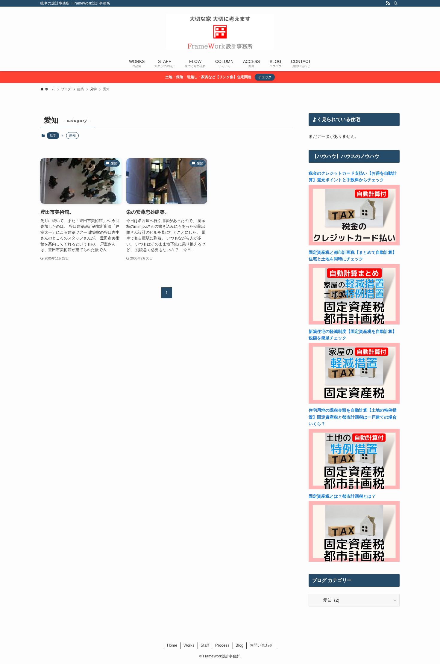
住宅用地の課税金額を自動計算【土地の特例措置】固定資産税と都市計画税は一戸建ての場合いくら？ (353, 417)
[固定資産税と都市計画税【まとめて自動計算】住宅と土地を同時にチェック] (354, 323)
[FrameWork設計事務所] (220, 32)
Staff (205, 645)
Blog (239, 645)
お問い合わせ (261, 645)
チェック (264, 77)
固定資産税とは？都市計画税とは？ (342, 496)
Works (189, 645)
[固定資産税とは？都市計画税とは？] (354, 560)
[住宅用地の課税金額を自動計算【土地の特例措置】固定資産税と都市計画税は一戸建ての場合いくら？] (354, 487)
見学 (53, 135)
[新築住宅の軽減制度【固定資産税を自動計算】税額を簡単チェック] (354, 402)
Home (172, 645)
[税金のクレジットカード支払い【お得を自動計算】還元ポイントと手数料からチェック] (354, 244)
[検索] (396, 3)
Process (222, 645)
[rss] (388, 3)
